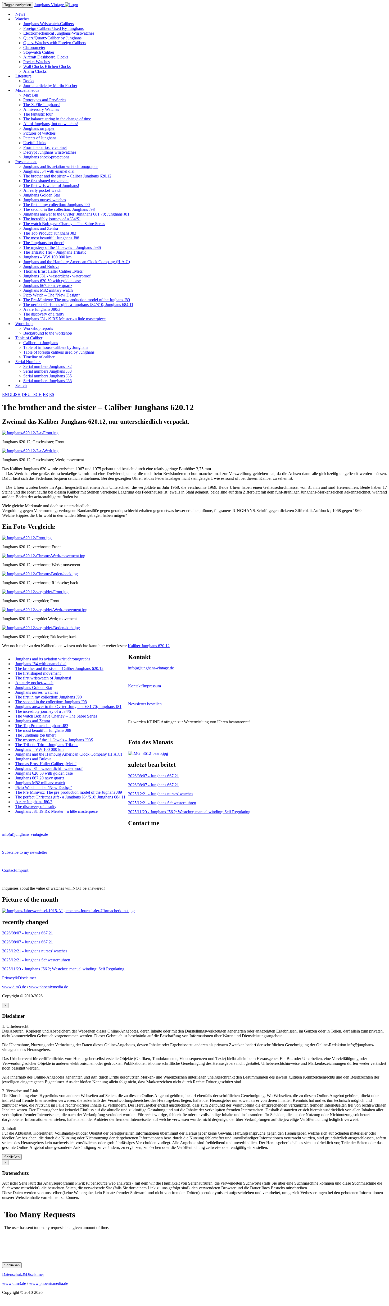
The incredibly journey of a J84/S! (51, 219)
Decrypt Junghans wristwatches (49, 152)
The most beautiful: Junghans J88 (51, 238)
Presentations (26, 161)
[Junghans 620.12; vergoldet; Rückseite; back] (41, 627)
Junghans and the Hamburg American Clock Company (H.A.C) (76, 261)
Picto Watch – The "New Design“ (51, 295)
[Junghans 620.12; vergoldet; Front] (35, 592)
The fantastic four (38, 114)
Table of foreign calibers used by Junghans (58, 352)
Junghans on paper (39, 128)
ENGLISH (11, 394)
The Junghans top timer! (43, 242)
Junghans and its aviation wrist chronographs (60, 166)
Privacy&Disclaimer (19, 978)
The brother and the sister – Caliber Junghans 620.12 (67, 176)
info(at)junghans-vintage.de (151, 668)
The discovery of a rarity (43, 314)
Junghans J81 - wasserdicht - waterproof (57, 276)
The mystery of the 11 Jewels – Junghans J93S (62, 247)
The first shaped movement (46, 181)
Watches (22, 19)
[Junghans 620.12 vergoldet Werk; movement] (44, 610)
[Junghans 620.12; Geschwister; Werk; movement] (30, 451)
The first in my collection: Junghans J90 (56, 204)
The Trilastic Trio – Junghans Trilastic (54, 252)
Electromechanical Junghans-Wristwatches (58, 33)
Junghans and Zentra (40, 228)
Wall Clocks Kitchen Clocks (47, 66)
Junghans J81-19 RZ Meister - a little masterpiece (64, 319)
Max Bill (30, 95)
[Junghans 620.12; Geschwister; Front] (30, 433)
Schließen (12, 1157)
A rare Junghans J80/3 (41, 309)
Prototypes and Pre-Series (44, 100)
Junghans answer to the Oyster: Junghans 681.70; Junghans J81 (76, 214)
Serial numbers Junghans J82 (47, 366)
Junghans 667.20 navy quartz (47, 285)
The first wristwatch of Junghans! (51, 185)
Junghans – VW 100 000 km (47, 257)
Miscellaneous (27, 90)
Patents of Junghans (39, 138)
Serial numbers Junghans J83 (47, 371)
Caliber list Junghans (40, 342)
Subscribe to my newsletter (24, 852)
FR (45, 394)
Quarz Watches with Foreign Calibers (54, 42)
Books (28, 81)
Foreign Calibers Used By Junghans (53, 28)
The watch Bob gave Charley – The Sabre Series (64, 223)
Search (21, 385)
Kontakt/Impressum (144, 686)
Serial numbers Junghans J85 (47, 376)
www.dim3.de (14, 987)
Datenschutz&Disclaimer (23, 1274)
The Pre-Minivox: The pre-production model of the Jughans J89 (76, 300)
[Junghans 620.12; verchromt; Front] (27, 538)
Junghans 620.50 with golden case (52, 280)
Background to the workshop (47, 333)
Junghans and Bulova (41, 266)
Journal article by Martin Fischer (50, 85)
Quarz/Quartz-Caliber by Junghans (52, 38)
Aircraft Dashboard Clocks (45, 57)
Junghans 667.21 (153, 776)
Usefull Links (34, 142)
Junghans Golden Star (41, 195)
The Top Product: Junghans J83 (49, 233)
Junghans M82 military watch (48, 290)
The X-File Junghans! (41, 104)
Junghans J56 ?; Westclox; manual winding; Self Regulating (189, 812)
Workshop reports (38, 328)
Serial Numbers (28, 361)
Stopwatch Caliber (38, 52)
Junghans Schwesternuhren (162, 803)
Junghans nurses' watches (44, 200)
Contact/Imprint (15, 870)
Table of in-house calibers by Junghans (55, 347)
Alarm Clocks (35, 71)
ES (51, 394)
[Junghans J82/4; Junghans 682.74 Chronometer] (148, 753)
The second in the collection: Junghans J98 (59, 209)
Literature (23, 76)
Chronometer (34, 47)
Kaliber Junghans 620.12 (149, 645)
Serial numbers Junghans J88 (47, 380)
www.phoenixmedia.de (48, 987)
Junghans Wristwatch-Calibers (48, 23)
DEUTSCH (32, 394)
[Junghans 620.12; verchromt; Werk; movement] (43, 556)
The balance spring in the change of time (57, 119)
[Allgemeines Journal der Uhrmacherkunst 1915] (68, 910)
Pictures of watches (39, 133)
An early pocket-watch (42, 190)
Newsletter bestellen (145, 704)
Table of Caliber (28, 338)
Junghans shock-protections (46, 157)
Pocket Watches (36, 62)
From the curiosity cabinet (45, 147)
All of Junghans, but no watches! (50, 123)
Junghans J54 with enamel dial (48, 171)
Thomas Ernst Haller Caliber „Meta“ (53, 271)
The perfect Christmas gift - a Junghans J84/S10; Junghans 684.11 (78, 304)
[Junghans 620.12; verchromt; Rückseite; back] (40, 574)
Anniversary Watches (41, 109)
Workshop (24, 323)
